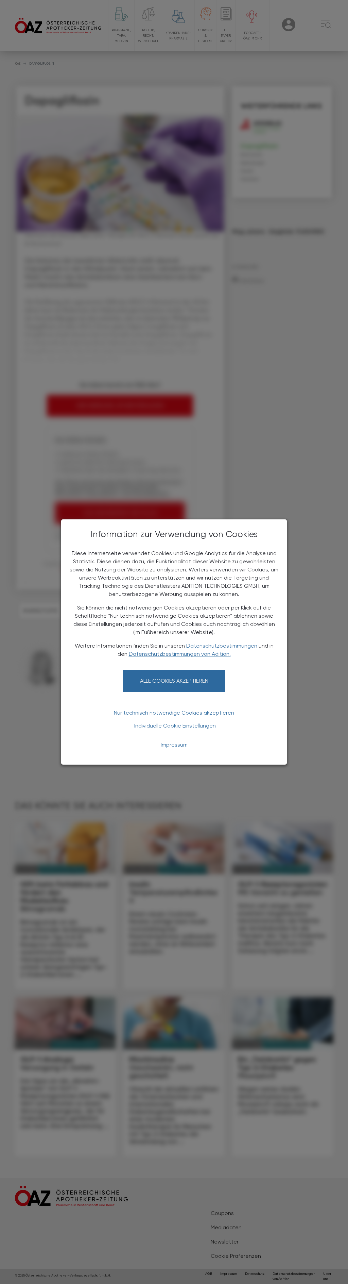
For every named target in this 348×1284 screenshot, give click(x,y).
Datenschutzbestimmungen (221, 646)
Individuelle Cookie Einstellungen (175, 725)
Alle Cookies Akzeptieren (174, 681)
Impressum (174, 744)
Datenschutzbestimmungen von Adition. (180, 654)
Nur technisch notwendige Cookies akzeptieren (174, 713)
